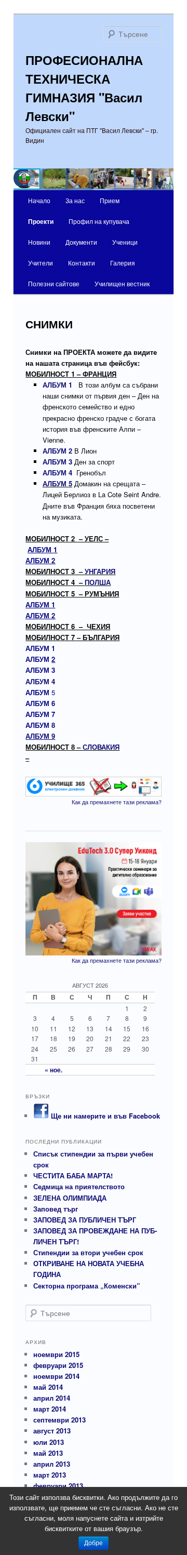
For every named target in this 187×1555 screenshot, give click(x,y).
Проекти (41, 221)
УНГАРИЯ (100, 571)
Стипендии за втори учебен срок (88, 1252)
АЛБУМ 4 (40, 681)
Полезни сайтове (53, 283)
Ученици (125, 241)
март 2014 (49, 1409)
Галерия (122, 262)
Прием (109, 200)
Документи (81, 241)
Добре (93, 1543)
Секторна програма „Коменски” (86, 1286)
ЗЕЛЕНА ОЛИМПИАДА (69, 1198)
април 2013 (51, 1464)
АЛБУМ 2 (40, 560)
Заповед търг (55, 1209)
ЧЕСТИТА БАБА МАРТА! (73, 1175)
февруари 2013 (58, 1486)
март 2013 (49, 1475)
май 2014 (48, 1387)
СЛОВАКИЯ (101, 747)
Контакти (81, 262)
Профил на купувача (99, 221)
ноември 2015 (56, 1354)
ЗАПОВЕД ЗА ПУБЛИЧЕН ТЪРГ (84, 1220)
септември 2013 (59, 1420)
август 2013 (52, 1431)
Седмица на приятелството (79, 1186)
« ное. (53, 1069)
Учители (40, 262)
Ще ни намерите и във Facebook (104, 1116)
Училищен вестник (122, 283)
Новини (39, 241)
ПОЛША (98, 582)
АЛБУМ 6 (40, 703)
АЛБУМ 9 (40, 736)
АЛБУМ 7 (40, 714)
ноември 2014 (56, 1376)
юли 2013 (48, 1442)
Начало (39, 200)
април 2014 (51, 1398)
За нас (75, 200)
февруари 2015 (58, 1365)
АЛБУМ (40, 659)
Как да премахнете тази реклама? (117, 802)
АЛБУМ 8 (40, 725)
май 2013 (48, 1453)
